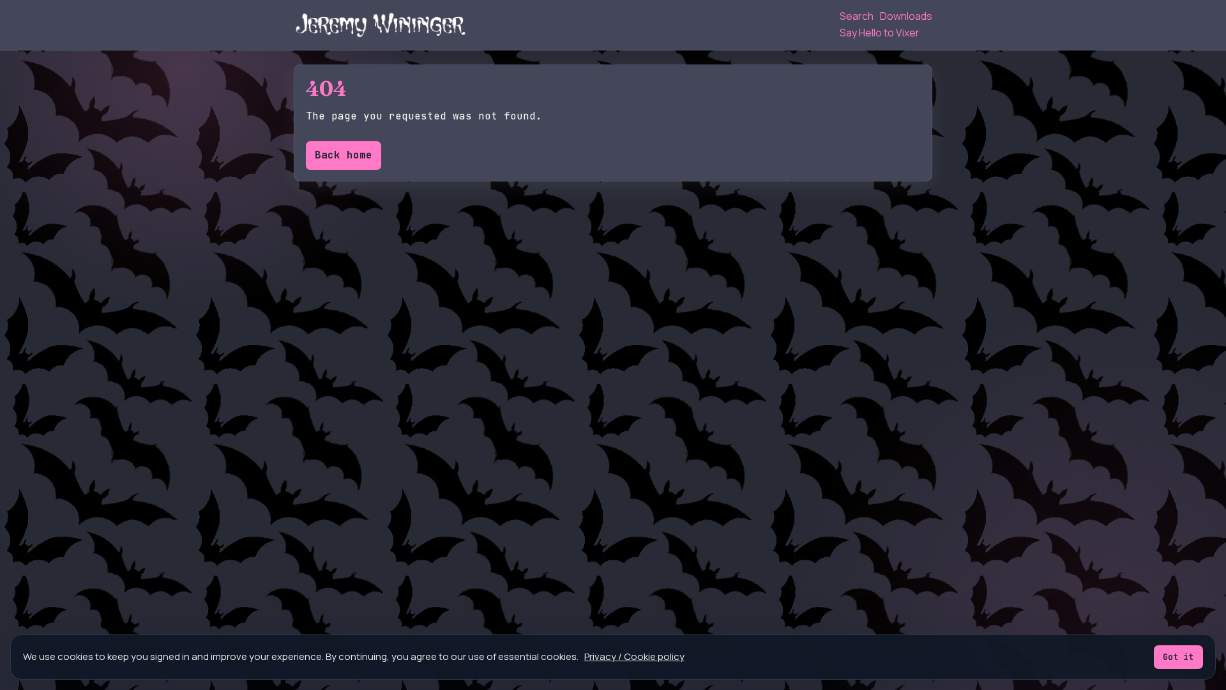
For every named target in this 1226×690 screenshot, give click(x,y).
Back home (343, 155)
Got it (1178, 657)
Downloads (906, 16)
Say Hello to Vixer (880, 33)
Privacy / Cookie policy (634, 656)
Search (857, 16)
